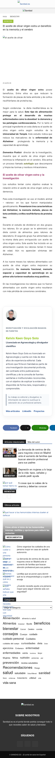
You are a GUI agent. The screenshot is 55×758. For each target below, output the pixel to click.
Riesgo (37, 668)
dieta (39, 643)
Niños (15, 657)
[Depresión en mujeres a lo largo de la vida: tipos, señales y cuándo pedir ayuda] (10, 472)
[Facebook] (20, 744)
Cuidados (31, 638)
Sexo (5, 678)
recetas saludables (29, 662)
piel (42, 658)
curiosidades (28, 643)
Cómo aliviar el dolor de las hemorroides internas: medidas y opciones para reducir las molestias (27, 530)
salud (8, 672)
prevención (11, 662)
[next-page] (9, 496)
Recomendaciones (17, 667)
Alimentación (11, 617)
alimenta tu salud (29, 618)
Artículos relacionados (14, 442)
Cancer (23, 629)
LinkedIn (26, 411)
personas (35, 658)
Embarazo (19, 648)
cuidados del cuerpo (11, 643)
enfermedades (11, 652)
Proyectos (39, 411)
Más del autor (34, 442)
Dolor (46, 643)
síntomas (12, 678)
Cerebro (31, 629)
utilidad (32, 677)
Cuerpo (23, 634)
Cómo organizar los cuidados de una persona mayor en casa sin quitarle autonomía (33, 549)
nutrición (25, 657)
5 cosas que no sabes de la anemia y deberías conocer (32, 484)
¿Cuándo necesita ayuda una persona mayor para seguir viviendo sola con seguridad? (34, 588)
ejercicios (8, 647)
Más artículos (13, 411)
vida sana (9, 682)
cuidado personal (13, 638)
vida (39, 678)
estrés (25, 652)
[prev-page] (4, 496)
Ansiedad (21, 624)
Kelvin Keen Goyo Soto (22, 338)
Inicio (5, 16)
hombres (33, 653)
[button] (4, 4)
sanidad (44, 672)
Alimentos (9, 623)
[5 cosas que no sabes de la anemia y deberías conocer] (10, 487)
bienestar (10, 628)
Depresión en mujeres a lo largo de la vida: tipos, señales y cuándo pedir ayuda (35, 473)
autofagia (29, 163)
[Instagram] (27, 744)
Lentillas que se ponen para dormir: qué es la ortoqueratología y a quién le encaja (34, 576)
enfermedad (32, 647)
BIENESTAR (14, 16)
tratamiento (22, 677)
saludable (20, 673)
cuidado (33, 634)
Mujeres (6, 657)
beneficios (42, 622)
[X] (35, 744)
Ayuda (29, 623)
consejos (10, 633)
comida (39, 629)
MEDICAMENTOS (14, 537)
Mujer (40, 653)
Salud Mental (32, 673)
